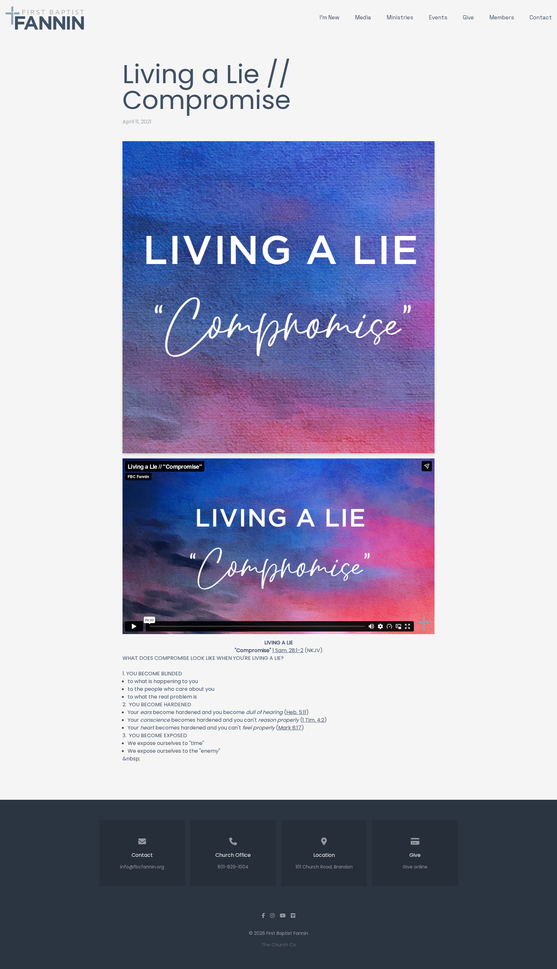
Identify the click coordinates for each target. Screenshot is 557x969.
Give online (415, 867)
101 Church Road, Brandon (324, 867)
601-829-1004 (233, 867)
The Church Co (278, 945)
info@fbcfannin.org (142, 867)
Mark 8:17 (289, 727)
